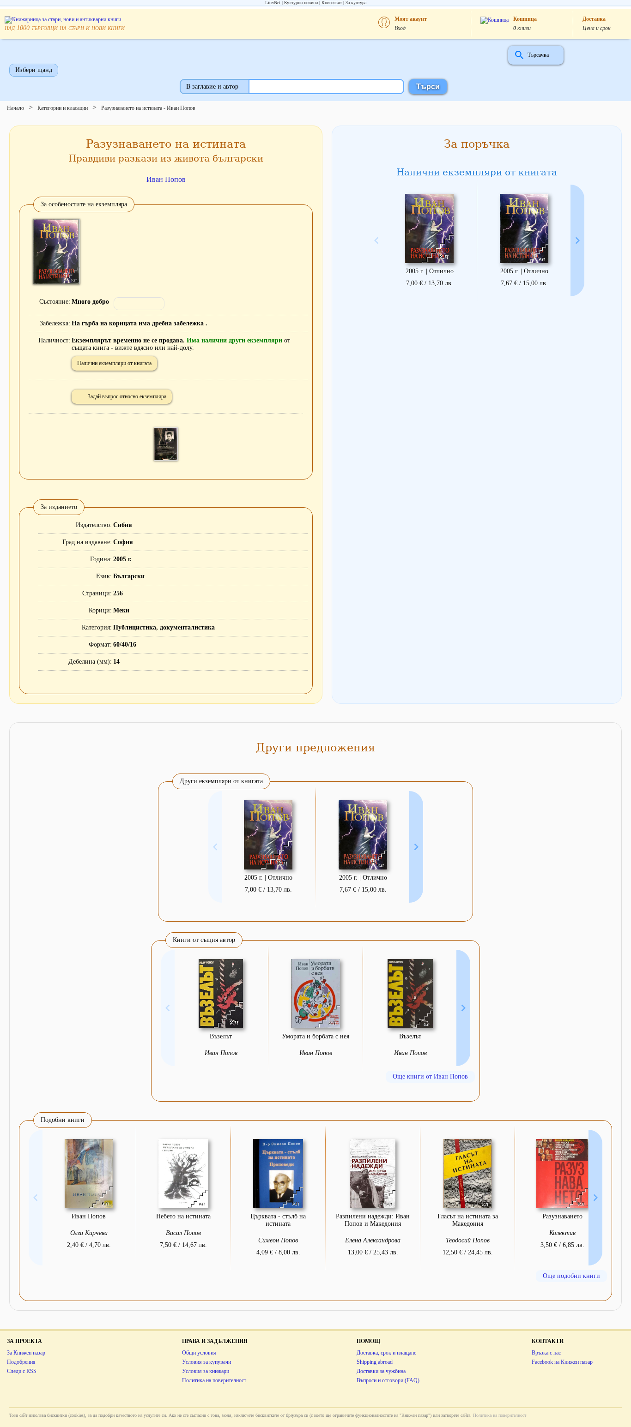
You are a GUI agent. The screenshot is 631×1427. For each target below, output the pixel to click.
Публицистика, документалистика (164, 627)
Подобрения (21, 1362)
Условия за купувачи (206, 1362)
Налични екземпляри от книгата (114, 363)
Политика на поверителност (214, 1380)
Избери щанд (33, 69)
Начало (15, 108)
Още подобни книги (571, 1275)
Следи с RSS (21, 1371)
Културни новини (301, 2)
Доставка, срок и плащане (386, 1352)
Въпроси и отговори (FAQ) (388, 1380)
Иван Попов (166, 179)
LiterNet (272, 2)
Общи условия (199, 1352)
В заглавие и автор (212, 86)
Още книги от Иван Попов (430, 1076)
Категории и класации (62, 108)
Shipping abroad (375, 1362)
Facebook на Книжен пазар (562, 1362)
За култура (356, 2)
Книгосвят (332, 2)
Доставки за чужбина (381, 1371)
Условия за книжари (205, 1371)
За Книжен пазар (26, 1352)
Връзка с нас (546, 1352)
